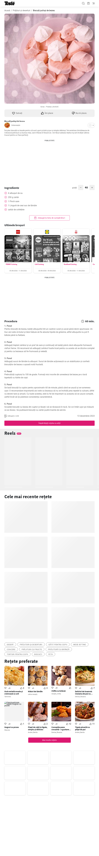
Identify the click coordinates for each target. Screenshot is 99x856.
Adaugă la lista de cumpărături (51, 218)
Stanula (7, 730)
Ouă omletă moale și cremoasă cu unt (13, 692)
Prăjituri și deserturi (21, 10)
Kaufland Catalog (70, 264)
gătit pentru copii (57, 645)
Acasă (7, 10)
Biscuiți (38, 654)
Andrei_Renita (33, 732)
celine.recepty (32, 694)
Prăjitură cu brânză (58, 649)
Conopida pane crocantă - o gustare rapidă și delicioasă (60, 728)
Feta (50, 654)
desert (10, 645)
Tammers (7, 697)
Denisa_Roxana (80, 697)
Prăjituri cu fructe (32, 649)
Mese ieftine (79, 645)
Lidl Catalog (39, 264)
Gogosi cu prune (11, 727)
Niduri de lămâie (35, 691)
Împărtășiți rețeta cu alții (49, 423)
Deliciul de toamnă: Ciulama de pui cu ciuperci (83, 692)
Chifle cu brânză (58, 691)
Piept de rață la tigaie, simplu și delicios (37, 728)
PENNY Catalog (11, 264)
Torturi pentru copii (17, 654)
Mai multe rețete (49, 740)
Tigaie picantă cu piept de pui (82, 728)
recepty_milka (56, 694)
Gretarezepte (15, 125)
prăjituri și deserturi (31, 645)
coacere (11, 649)
